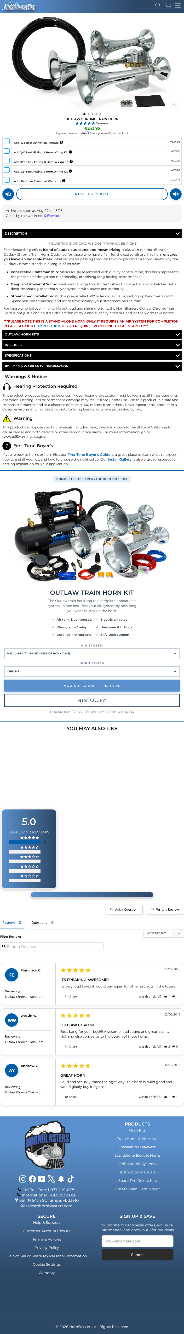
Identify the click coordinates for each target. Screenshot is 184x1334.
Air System (92, 645)
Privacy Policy (46, 1247)
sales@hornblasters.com (49, 1206)
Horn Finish (92, 663)
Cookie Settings (47, 1264)
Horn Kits (137, 1130)
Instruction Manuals (137, 1172)
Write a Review (167, 909)
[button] (167, 996)
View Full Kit (92, 700)
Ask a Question (126, 909)
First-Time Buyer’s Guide (89, 454)
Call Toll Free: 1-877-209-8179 (49, 1190)
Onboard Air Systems (137, 1163)
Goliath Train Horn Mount (137, 1189)
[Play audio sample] (8, 194)
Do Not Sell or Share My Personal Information (46, 1256)
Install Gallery (120, 459)
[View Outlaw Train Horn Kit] (92, 535)
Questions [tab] (39, 922)
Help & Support (46, 1222)
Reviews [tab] (8, 922)
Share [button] (73, 996)
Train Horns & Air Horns (137, 1138)
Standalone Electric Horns (138, 1155)
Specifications (18, 355)
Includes (13, 345)
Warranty (47, 1272)
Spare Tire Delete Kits (137, 1180)
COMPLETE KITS (47, 326)
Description (16, 233)
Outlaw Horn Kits (22, 334)
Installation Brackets (137, 1147)
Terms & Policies (46, 1239)
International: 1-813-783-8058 (49, 1195)
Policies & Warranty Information (37, 366)
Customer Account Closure (47, 1231)
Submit (137, 1254)
